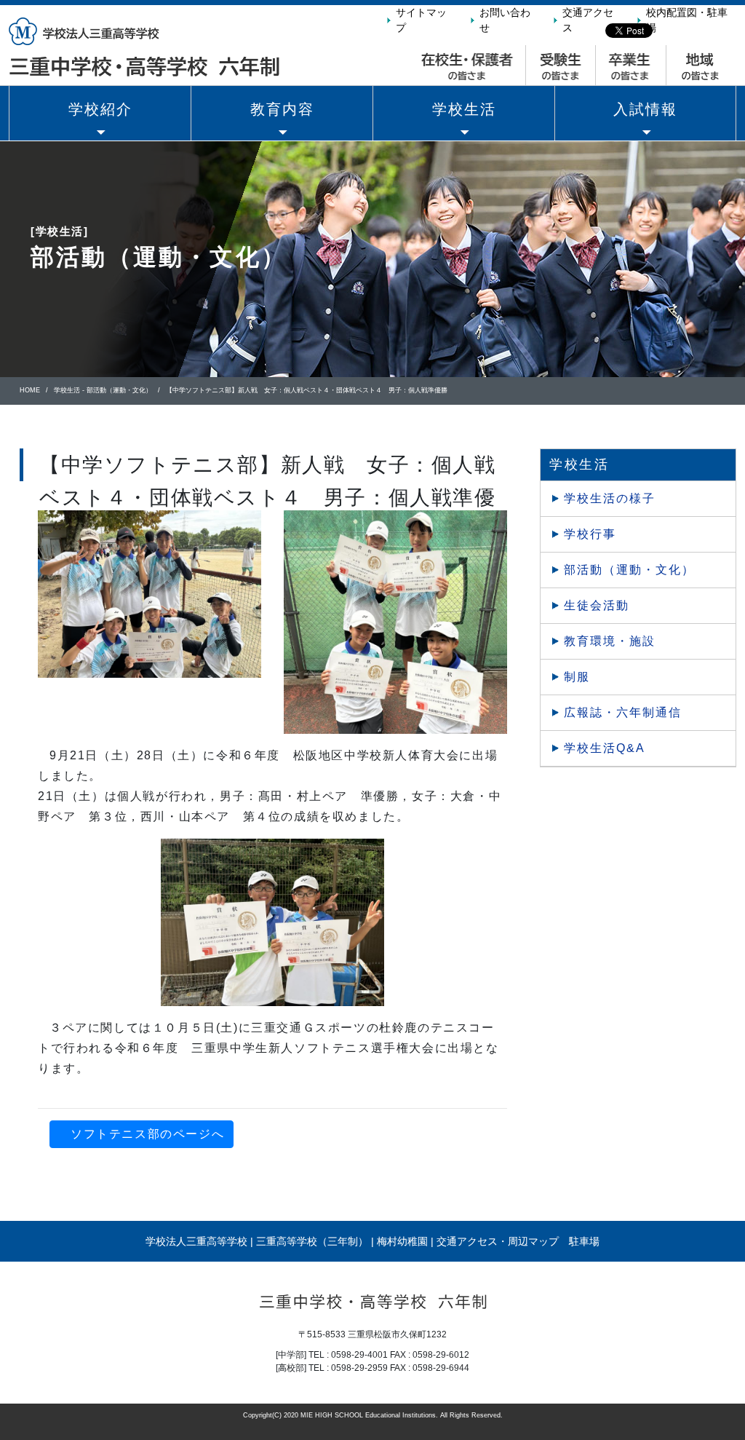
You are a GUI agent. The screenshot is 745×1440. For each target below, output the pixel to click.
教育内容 (282, 109)
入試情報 (645, 109)
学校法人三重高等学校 (196, 1241)
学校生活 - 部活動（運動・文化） (103, 390)
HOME (30, 390)
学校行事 (590, 534)
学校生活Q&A (604, 748)
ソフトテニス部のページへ (147, 1134)
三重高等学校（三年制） (312, 1241)
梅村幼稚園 (402, 1241)
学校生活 (464, 109)
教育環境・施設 (610, 641)
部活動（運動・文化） (629, 569)
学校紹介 (100, 109)
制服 (577, 676)
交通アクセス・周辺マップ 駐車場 (518, 1241)
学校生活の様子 (610, 498)
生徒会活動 (596, 605)
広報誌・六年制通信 (623, 712)
